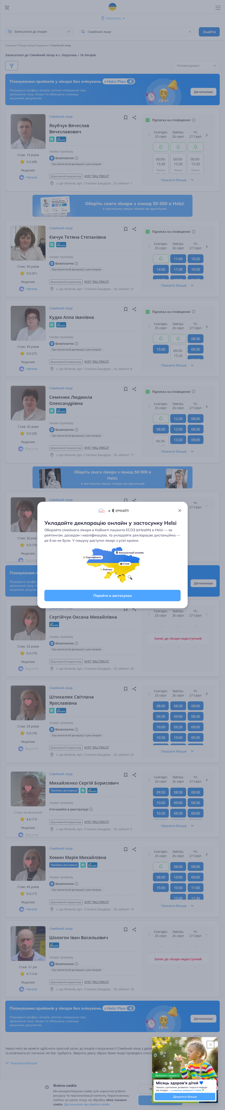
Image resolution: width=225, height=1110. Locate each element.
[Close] (179, 510)
